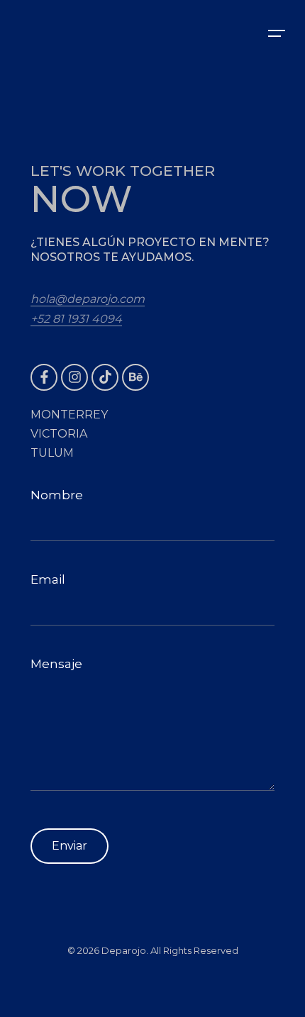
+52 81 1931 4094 (76, 319)
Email (47, 579)
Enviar (69, 845)
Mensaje (56, 664)
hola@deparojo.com (87, 299)
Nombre (56, 495)
